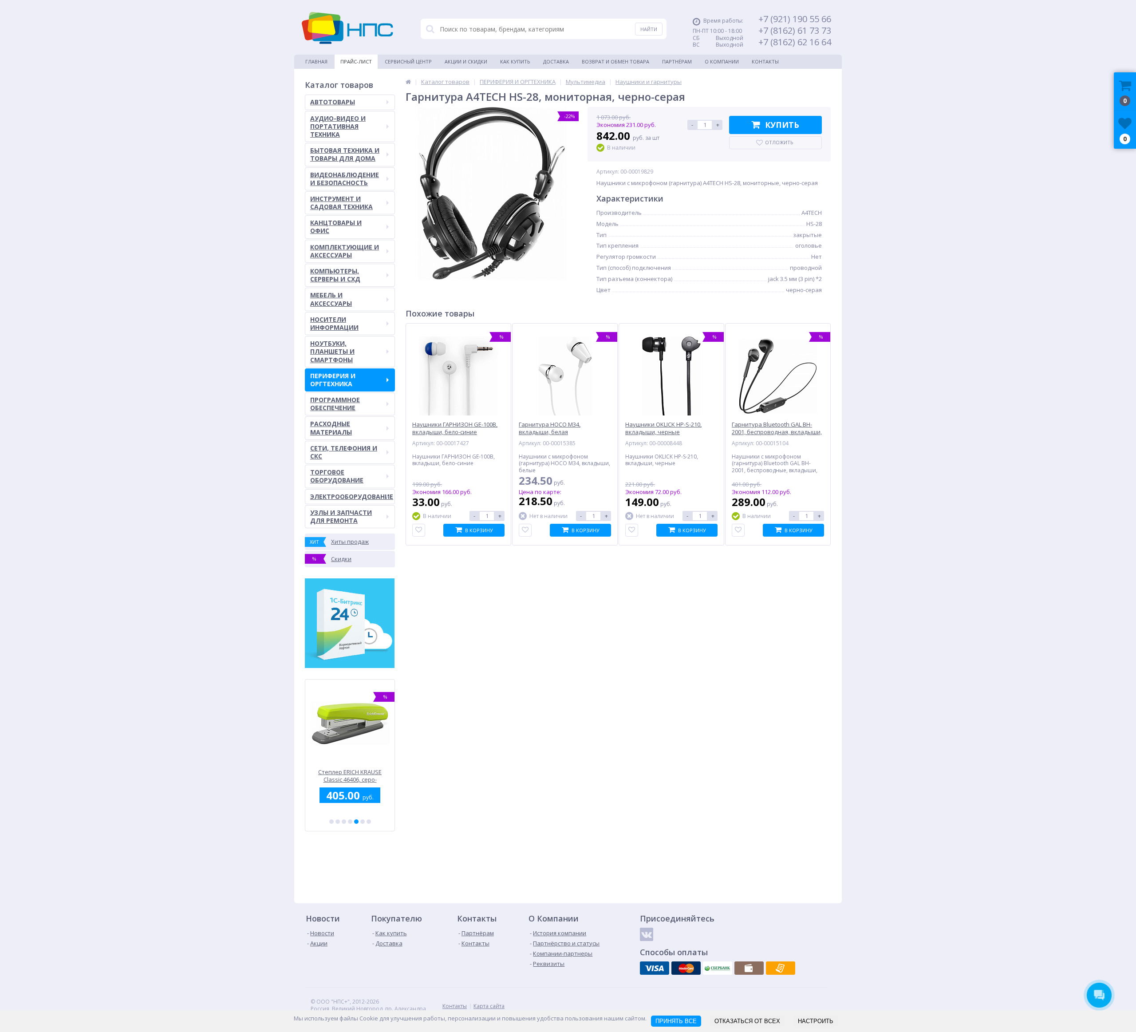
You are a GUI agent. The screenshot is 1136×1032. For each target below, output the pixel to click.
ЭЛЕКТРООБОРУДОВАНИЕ (351, 496)
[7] (369, 821)
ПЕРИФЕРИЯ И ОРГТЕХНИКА (332, 380)
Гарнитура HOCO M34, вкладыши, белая (549, 428)
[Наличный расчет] (749, 968)
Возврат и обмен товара (615, 61)
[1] (331, 821)
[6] (362, 821)
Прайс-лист (356, 61)
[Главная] (408, 82)
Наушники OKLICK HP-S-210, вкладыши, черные (663, 428)
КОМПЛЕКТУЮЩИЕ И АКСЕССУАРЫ (344, 251)
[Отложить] (418, 530)
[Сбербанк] (717, 968)
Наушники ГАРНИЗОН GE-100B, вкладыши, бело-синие (454, 428)
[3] (344, 821)
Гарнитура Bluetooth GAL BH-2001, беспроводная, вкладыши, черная (777, 432)
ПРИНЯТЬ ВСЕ (676, 1021)
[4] (350, 821)
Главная (316, 61)
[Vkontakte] (646, 934)
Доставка (556, 61)
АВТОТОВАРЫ (332, 102)
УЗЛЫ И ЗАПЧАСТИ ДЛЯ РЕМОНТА (341, 516)
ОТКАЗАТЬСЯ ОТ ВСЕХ (747, 1021)
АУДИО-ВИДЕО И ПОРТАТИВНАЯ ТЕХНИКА (338, 126)
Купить (782, 124)
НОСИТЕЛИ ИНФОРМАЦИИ (334, 323)
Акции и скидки (466, 61)
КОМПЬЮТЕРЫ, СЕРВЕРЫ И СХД (335, 275)
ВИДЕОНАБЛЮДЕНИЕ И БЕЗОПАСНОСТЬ (344, 178)
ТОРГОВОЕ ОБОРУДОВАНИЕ (336, 476)
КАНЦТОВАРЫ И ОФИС (336, 226)
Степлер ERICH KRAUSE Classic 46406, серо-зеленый (350, 775)
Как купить (515, 61)
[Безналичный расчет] (780, 968)
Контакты (765, 61)
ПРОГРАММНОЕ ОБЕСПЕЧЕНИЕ (335, 403)
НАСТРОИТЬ (815, 1021)
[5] (356, 821)
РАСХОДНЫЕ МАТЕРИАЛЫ (331, 427)
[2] (337, 821)
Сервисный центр (408, 61)
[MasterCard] (686, 968)
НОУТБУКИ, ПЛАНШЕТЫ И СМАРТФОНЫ (332, 351)
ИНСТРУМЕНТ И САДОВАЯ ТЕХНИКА (341, 202)
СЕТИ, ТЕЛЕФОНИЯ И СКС (343, 452)
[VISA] (654, 968)
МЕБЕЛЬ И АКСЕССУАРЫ (331, 299)
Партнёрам (677, 61)
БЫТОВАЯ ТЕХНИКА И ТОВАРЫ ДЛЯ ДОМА (344, 154)
